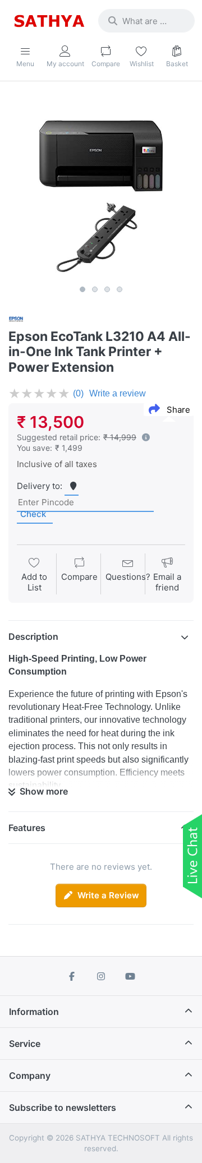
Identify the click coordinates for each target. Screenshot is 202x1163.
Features (26, 827)
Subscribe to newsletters (62, 1107)
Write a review (117, 393)
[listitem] (101, 187)
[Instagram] (101, 976)
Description (33, 636)
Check (33, 514)
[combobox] (146, 21)
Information (34, 1011)
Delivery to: (39, 486)
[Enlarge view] (101, 187)
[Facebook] (72, 976)
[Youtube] (130, 976)
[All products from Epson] (16, 318)
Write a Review (108, 895)
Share (178, 409)
